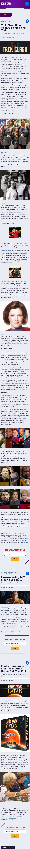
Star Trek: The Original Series (9, 554)
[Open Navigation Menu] (27, 4)
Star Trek (12, 798)
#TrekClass (25, 524)
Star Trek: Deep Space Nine (8, 20)
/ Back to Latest (6, 14)
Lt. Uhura (26, 798)
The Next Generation (6, 263)
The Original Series (6, 241)
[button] (6, 4)
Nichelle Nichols (5, 798)
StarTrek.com (4, 588)
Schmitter (11, 594)
